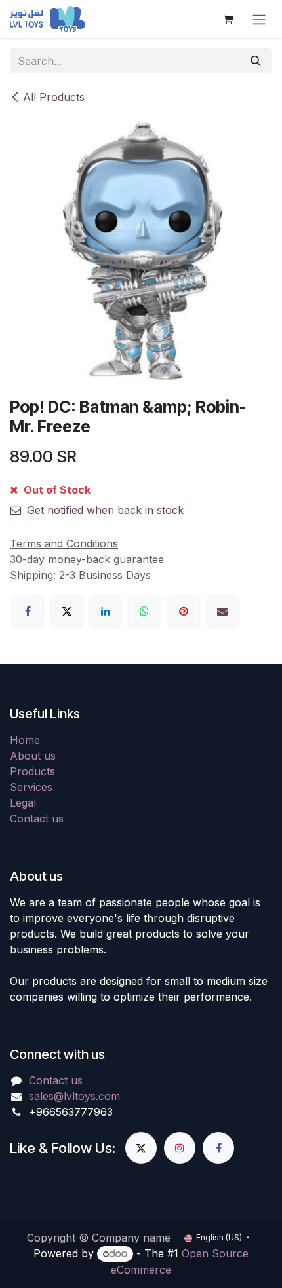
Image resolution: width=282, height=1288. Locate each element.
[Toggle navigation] (259, 19)
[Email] (222, 611)
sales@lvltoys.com (74, 1096)
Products (32, 771)
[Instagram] (179, 1148)
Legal (23, 802)
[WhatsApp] (144, 611)
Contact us (37, 818)
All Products (54, 96)
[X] (67, 611)
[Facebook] (27, 611)
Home (25, 739)
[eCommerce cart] (227, 19)
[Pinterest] (183, 611)
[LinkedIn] (105, 611)
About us (33, 755)
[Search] (255, 60)
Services (31, 787)
